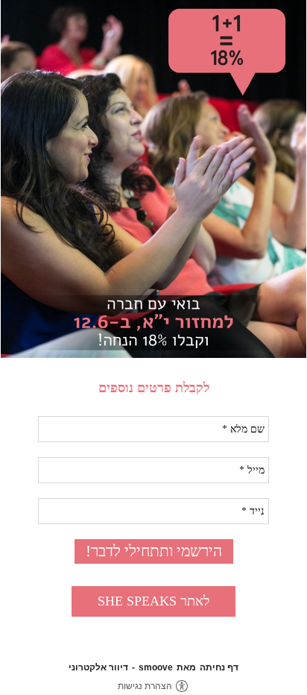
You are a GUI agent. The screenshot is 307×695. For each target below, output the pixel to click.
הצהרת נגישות (145, 686)
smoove (156, 667)
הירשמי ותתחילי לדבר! (154, 551)
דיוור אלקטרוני (98, 667)
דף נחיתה (219, 667)
